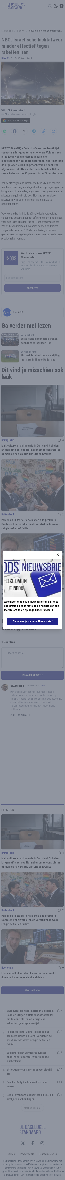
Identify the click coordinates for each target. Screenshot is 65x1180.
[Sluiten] (57, 554)
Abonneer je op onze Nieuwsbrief (33, 621)
